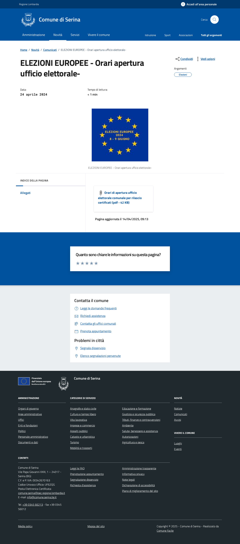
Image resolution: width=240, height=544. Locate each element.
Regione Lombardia (29, 4)
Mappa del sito (96, 526)
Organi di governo (28, 408)
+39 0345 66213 (32, 504)
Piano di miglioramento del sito (140, 491)
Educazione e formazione (136, 408)
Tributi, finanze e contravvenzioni (141, 420)
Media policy (25, 526)
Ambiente (128, 425)
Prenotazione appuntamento (87, 474)
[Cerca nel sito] (214, 19)
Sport (167, 35)
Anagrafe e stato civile (83, 408)
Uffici (21, 420)
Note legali (128, 479)
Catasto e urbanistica (82, 437)
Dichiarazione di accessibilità (138, 485)
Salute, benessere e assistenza (140, 431)
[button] (199, 4)
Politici (22, 431)
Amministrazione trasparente (139, 468)
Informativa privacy (133, 474)
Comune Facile (165, 531)
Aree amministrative (30, 414)
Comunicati (50, 50)
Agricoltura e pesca (133, 442)
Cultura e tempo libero (83, 414)
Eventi (178, 449)
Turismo (74, 442)
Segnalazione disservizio (84, 479)
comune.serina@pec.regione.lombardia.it (41, 493)
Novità (35, 50)
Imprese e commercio (82, 425)
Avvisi (177, 420)
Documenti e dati (28, 442)
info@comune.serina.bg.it (42, 497)
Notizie (178, 408)
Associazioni (186, 35)
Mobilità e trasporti (81, 448)
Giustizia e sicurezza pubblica (138, 414)
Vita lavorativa (78, 420)
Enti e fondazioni (28, 425)
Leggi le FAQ (77, 468)
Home (23, 50)
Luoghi (178, 443)
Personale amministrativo (33, 437)
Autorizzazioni (130, 437)
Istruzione (150, 35)
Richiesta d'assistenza (83, 485)
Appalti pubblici (79, 431)
